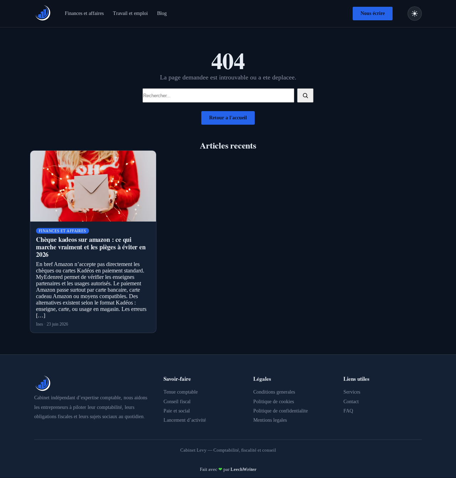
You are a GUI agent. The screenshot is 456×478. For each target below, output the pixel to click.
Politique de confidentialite (280, 411)
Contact (351, 401)
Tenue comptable (181, 392)
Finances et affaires (84, 13)
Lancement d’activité (185, 420)
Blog (162, 13)
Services (351, 392)
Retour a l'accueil (228, 117)
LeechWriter (243, 469)
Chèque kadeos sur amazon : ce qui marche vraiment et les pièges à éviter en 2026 (91, 247)
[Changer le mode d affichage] (415, 13)
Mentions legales (270, 420)
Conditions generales (274, 392)
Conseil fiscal (177, 401)
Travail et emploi (130, 13)
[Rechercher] (305, 95)
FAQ (348, 411)
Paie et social (177, 411)
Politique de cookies (273, 401)
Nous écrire (373, 13)
